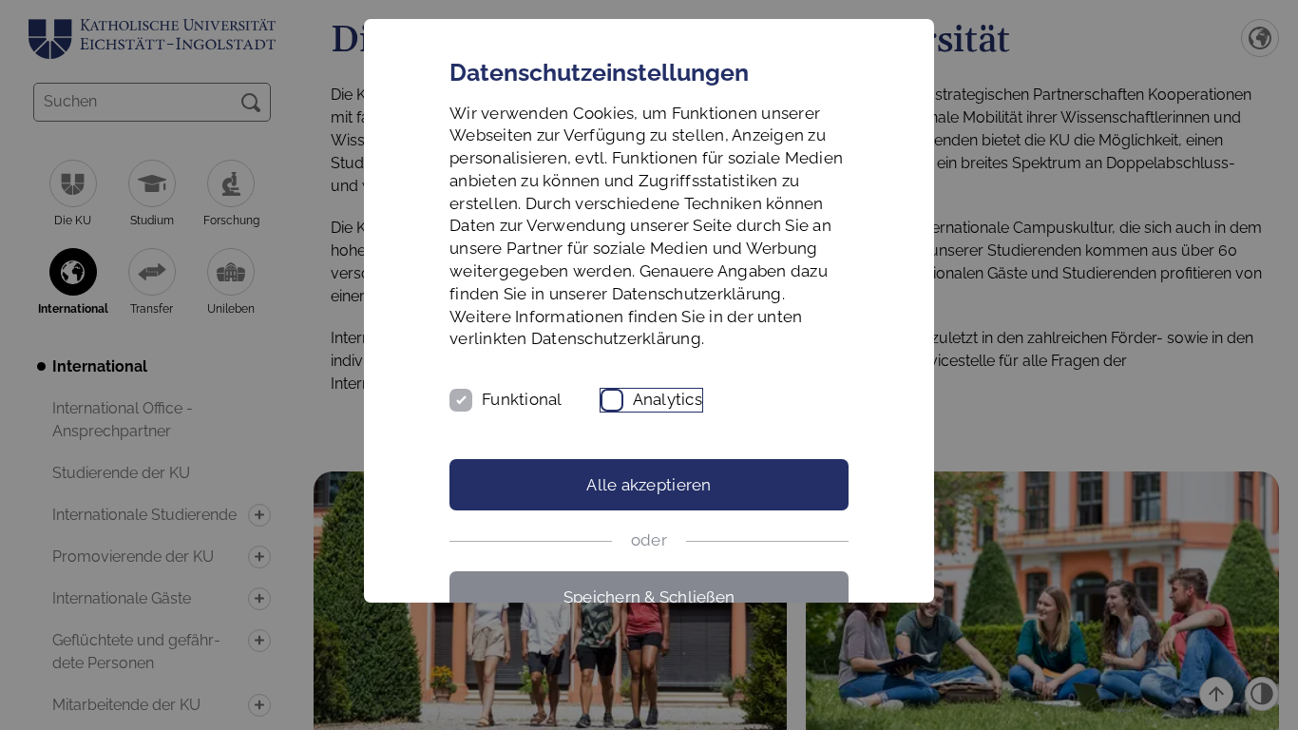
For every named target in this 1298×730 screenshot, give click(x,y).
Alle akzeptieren (648, 484)
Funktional (522, 399)
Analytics (667, 399)
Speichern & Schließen (649, 596)
